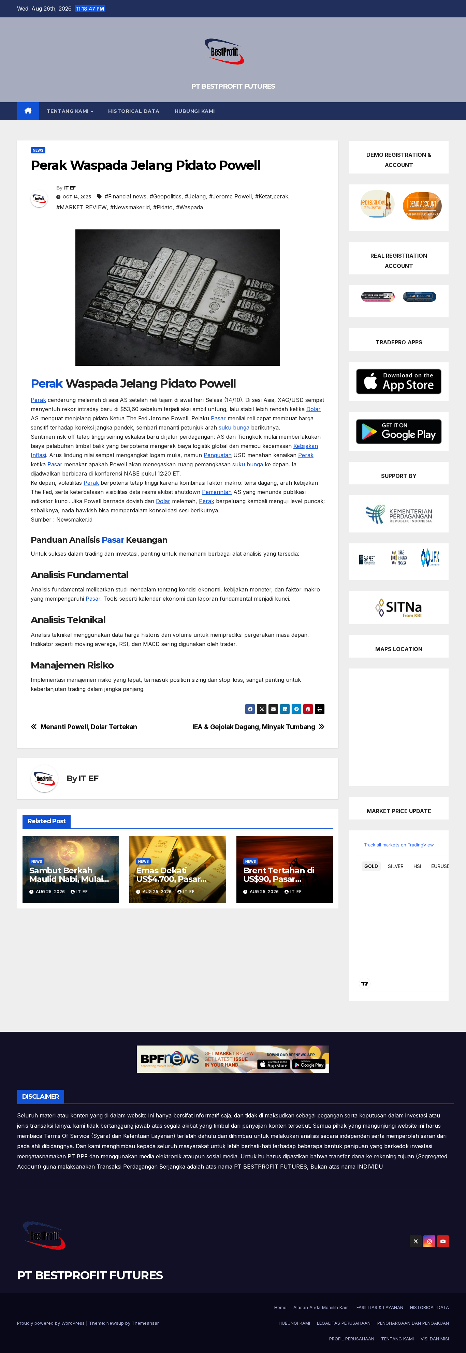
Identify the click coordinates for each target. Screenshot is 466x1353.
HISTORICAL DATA (134, 111)
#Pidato (163, 207)
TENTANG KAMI (68, 111)
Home (280, 1307)
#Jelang (195, 196)
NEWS (38, 150)
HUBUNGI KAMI (195, 111)
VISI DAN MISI (435, 1338)
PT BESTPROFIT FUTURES (233, 86)
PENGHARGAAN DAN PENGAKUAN (413, 1323)
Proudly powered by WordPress (51, 1323)
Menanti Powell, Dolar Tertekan (89, 727)
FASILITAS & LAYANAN (379, 1307)
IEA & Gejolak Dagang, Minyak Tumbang (253, 727)
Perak (47, 383)
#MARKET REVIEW (81, 207)
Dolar (313, 409)
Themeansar (145, 1323)
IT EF (70, 188)
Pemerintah (217, 491)
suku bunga (234, 427)
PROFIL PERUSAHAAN (351, 1338)
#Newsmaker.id (130, 207)
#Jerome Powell (230, 196)
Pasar (218, 418)
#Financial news (125, 196)
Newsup (115, 1323)
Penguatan (218, 455)
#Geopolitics (165, 196)
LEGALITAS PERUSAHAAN (343, 1323)
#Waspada (189, 207)
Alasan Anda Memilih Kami (321, 1307)
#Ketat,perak (271, 196)
